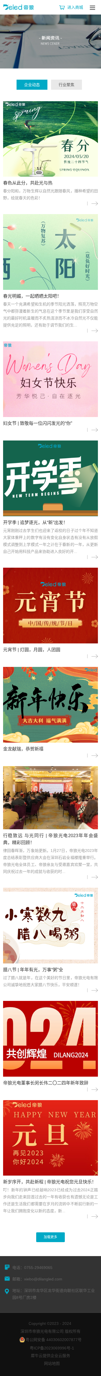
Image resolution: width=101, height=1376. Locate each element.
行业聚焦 (66, 84)
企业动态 (32, 84)
